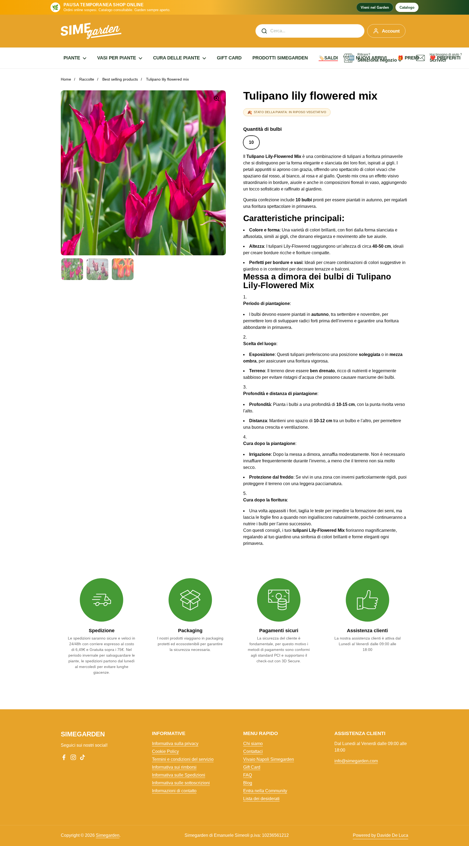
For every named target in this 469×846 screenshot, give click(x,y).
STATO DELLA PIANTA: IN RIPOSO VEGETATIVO (290, 112)
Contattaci (253, 751)
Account (391, 31)
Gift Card (251, 767)
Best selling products (120, 79)
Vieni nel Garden (375, 7)
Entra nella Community (265, 790)
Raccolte (86, 79)
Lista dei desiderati (261, 798)
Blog (247, 783)
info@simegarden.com (356, 761)
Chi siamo (253, 743)
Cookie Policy (165, 751)
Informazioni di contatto (174, 790)
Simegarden (107, 835)
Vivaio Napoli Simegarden (268, 759)
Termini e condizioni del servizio (183, 759)
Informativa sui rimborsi (174, 767)
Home (66, 79)
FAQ (247, 775)
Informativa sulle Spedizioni (178, 775)
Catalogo (407, 7)
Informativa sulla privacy (175, 743)
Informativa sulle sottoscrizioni (181, 783)
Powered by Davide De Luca (380, 835)
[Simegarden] (91, 31)
